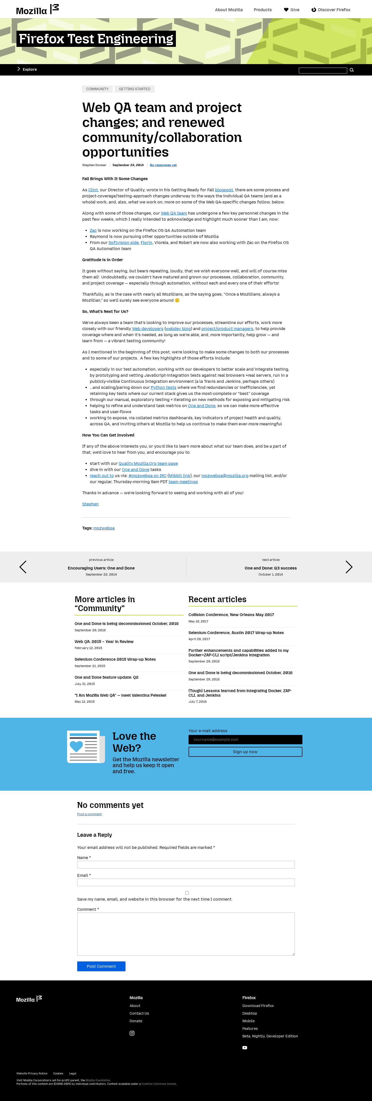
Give (295, 9)
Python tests (163, 387)
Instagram (132, 1033)
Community (97, 89)
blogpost (224, 189)
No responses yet (163, 165)
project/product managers (227, 328)
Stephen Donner (94, 165)
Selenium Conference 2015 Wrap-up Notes (115, 659)
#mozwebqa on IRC (148, 475)
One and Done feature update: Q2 (106, 677)
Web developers (147, 328)
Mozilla (37, 9)
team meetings (183, 481)
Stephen (90, 504)
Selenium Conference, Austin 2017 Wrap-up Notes (236, 632)
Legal (72, 1073)
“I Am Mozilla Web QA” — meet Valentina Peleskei (120, 695)
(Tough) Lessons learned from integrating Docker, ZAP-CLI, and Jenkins (240, 693)
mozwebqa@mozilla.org (225, 475)
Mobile (248, 1021)
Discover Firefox (334, 9)
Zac (93, 230)
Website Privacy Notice (31, 1073)
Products (263, 10)
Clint (93, 189)
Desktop (249, 1013)
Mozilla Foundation (98, 1080)
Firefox (249, 997)
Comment (88, 909)
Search (352, 69)
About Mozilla (229, 10)
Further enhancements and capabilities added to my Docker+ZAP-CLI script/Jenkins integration (239, 652)
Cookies (58, 1073)
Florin (146, 242)
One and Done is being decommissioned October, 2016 (127, 623)
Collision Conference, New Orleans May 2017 (231, 614)
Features (250, 1029)
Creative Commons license (158, 1084)
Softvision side (124, 242)
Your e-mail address (208, 730)
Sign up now (245, 751)
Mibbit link (179, 475)
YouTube (244, 1047)
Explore (30, 69)
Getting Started (134, 89)
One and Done (201, 405)
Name (84, 857)
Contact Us (139, 1013)
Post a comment (89, 814)
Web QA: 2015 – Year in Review (104, 641)
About (135, 1006)
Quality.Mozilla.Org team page (148, 463)
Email (84, 875)
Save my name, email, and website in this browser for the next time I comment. (155, 899)
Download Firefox (258, 1006)
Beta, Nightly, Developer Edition (270, 1036)
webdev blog (178, 328)
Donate (136, 1021)
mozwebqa (104, 528)
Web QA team (174, 213)
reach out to (102, 475)
